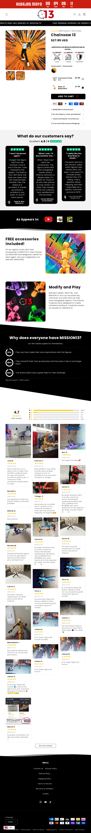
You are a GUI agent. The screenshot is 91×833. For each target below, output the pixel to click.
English (10, 822)
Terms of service (38, 830)
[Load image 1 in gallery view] (10, 75)
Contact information (66, 830)
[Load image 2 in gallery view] (20, 75)
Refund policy (80, 830)
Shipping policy (51, 830)
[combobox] (9, 827)
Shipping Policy (44, 779)
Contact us (38, 768)
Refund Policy (44, 773)
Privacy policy (26, 830)
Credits (45, 794)
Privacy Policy (51, 768)
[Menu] (6, 14)
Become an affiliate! (44, 789)
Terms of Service (45, 784)
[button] (74, 14)
